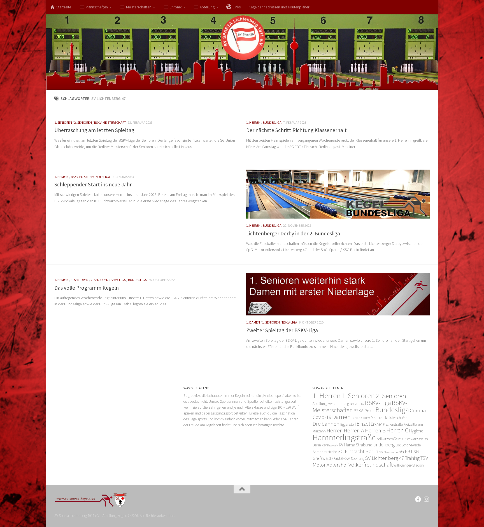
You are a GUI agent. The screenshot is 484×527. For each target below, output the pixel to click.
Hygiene (416, 431)
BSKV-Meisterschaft (110, 122)
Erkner (376, 424)
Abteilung (207, 7)
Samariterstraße (325, 451)
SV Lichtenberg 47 (384, 458)
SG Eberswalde (388, 452)
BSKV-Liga (118, 280)
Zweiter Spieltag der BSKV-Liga (282, 330)
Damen (341, 417)
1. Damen (253, 322)
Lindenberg (384, 445)
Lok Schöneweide (408, 445)
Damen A (357, 418)
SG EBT (406, 451)
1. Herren (253, 122)
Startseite (63, 7)
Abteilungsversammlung (331, 403)
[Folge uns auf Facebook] (418, 499)
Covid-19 (322, 417)
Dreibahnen (326, 423)
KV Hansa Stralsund (355, 445)
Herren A (354, 430)
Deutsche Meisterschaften (389, 417)
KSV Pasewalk (330, 445)
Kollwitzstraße (386, 439)
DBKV (366, 418)
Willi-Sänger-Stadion (409, 465)
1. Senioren (63, 122)
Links (237, 7)
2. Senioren (83, 122)
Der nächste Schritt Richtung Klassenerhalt (296, 130)
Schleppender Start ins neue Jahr (93, 184)
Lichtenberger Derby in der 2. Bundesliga (293, 233)
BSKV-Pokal (80, 177)
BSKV (361, 404)
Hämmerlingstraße (344, 437)
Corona (418, 410)
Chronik (175, 7)
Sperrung (357, 458)
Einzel (363, 423)
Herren (335, 430)
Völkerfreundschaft (370, 464)
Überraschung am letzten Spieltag (94, 130)
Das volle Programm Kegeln (86, 287)
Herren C (397, 430)
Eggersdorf (348, 424)
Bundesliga (272, 122)
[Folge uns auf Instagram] (427, 499)
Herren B (375, 430)
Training (412, 458)
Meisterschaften (138, 7)
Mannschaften (96, 7)
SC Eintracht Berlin (358, 451)
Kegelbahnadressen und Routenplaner (278, 7)
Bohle (353, 404)
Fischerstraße (393, 424)
